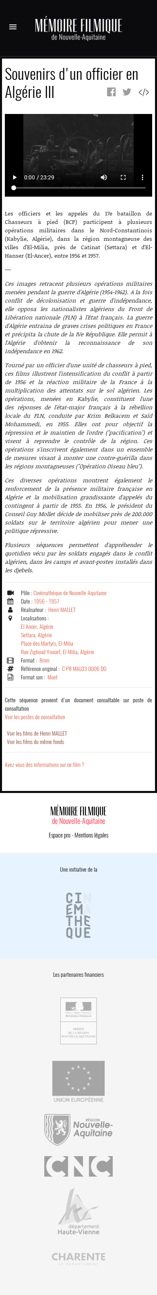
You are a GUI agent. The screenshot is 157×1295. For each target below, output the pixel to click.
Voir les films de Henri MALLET (37, 733)
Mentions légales (91, 835)
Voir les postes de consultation (78, 708)
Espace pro (59, 835)
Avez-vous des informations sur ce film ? (45, 764)
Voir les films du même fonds (35, 742)
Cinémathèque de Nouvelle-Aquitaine (70, 593)
